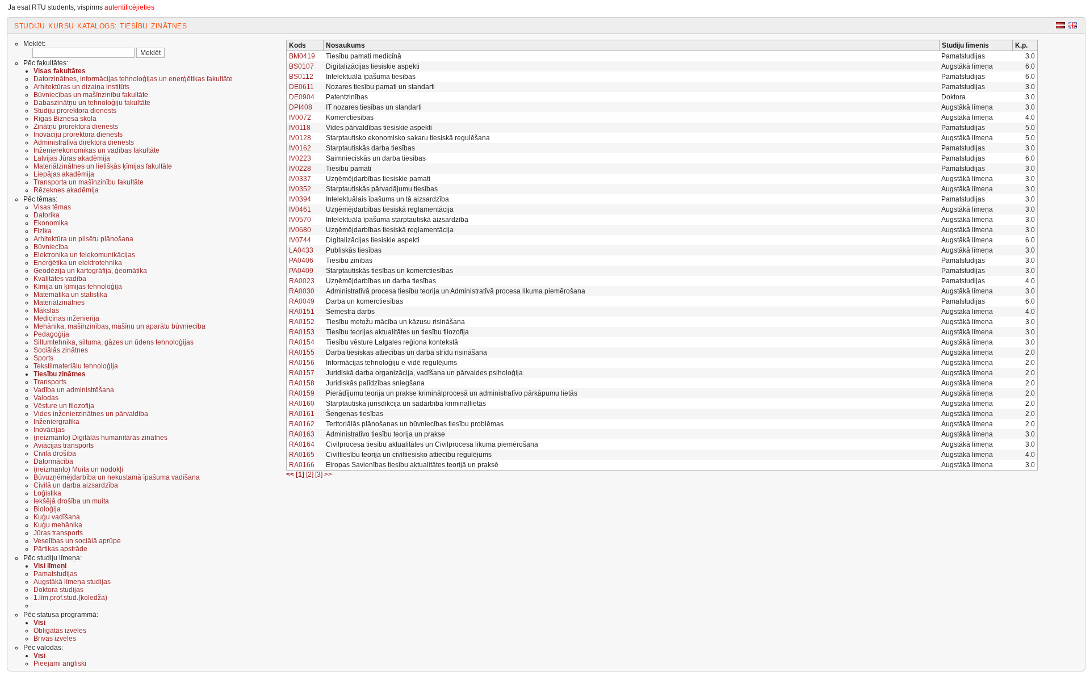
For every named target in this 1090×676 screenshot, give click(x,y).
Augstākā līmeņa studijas (72, 582)
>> (328, 474)
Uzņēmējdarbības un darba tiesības (381, 281)
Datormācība (53, 461)
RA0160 (302, 404)
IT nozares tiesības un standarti (374, 107)
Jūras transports (58, 533)
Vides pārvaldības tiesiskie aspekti (379, 128)
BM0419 (302, 56)
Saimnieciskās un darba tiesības (376, 158)
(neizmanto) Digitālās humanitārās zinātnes (100, 438)
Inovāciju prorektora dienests (78, 134)
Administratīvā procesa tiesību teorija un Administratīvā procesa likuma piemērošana (455, 291)
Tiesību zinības (349, 260)
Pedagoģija (51, 334)
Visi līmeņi (49, 566)
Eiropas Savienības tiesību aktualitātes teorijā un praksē (412, 465)
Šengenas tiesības (354, 414)
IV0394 (300, 199)
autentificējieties (129, 7)
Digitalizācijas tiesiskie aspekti (373, 66)
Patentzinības (347, 97)
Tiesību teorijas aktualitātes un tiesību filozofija (397, 332)
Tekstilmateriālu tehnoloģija (75, 366)
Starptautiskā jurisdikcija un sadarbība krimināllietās (406, 404)
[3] (319, 474)
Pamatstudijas (55, 574)
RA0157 (302, 373)
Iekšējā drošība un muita (71, 501)
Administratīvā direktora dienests (83, 142)
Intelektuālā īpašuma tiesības (371, 77)
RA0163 (302, 434)
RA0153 (302, 332)
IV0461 (300, 209)
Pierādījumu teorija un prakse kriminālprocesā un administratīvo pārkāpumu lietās (451, 393)
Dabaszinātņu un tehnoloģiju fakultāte (91, 103)
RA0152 (302, 322)
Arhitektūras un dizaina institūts (81, 87)
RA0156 (302, 363)
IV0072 (300, 117)
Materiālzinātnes (59, 302)
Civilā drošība (54, 453)
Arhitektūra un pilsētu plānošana (83, 239)
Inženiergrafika (56, 422)
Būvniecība (50, 247)
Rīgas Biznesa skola (65, 119)
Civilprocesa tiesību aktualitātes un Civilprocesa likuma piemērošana (432, 444)
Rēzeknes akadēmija (66, 190)
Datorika (46, 215)
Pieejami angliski (59, 663)
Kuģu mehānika (57, 525)
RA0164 (302, 444)
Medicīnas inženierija (66, 318)
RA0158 (302, 383)
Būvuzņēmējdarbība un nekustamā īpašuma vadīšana (116, 477)
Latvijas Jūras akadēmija (71, 158)
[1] (301, 474)
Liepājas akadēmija (63, 174)
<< (290, 474)
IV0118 (300, 128)
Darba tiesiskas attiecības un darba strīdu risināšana (406, 352)
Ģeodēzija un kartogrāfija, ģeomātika (90, 271)
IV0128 (300, 138)
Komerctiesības (350, 117)
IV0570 (300, 220)
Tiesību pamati (348, 169)
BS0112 (301, 77)
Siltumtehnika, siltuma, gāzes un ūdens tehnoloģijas (113, 342)
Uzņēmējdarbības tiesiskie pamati (378, 179)
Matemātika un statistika (70, 295)
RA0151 (302, 312)
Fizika (42, 231)
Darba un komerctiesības (364, 301)
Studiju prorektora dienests (74, 111)
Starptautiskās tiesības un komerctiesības (389, 271)
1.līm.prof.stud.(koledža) (70, 598)
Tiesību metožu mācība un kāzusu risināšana (395, 322)
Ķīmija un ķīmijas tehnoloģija (77, 287)
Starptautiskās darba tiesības (370, 148)
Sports (43, 358)
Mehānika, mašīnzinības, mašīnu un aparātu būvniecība (119, 326)
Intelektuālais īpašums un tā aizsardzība (387, 199)
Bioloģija (47, 509)
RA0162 (302, 424)
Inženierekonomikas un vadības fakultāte (96, 150)
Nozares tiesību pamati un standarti (380, 87)
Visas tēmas (52, 207)
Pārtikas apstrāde (60, 549)
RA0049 (302, 301)
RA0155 (302, 352)
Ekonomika (50, 223)
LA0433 (301, 250)
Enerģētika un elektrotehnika (77, 263)
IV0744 (300, 240)
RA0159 (302, 393)
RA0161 (302, 414)
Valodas (45, 398)
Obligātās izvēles (59, 631)
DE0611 (301, 87)
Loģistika (47, 493)
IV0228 (300, 169)
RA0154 (302, 342)
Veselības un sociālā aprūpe (77, 541)
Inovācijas (49, 430)
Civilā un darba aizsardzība (75, 485)
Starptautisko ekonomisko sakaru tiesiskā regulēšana (408, 138)
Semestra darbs (350, 312)
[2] (310, 474)
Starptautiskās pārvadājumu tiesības (382, 189)
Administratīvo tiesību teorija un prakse (385, 434)
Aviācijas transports (63, 446)
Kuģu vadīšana (56, 517)
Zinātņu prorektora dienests (75, 127)
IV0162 (300, 148)
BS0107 (301, 66)
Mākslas (46, 310)
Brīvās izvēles (54, 639)
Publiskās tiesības (354, 250)
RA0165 (302, 455)
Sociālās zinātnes (60, 350)
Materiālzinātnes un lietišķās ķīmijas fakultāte (102, 166)
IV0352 (300, 189)
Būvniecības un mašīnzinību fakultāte (90, 95)
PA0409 (301, 271)
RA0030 (302, 291)
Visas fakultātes (59, 71)
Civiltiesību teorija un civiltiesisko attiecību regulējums (409, 455)
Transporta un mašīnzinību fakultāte (88, 182)
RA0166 (302, 465)
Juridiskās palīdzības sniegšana (375, 383)
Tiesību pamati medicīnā (363, 56)
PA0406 (301, 260)
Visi (39, 623)
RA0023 (302, 281)
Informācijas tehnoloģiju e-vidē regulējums (391, 363)
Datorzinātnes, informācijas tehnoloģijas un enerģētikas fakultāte (133, 79)
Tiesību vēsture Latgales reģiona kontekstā (392, 342)
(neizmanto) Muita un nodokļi (78, 469)
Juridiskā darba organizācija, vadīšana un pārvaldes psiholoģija (424, 373)
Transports (49, 382)
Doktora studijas (58, 590)
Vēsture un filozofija (63, 406)
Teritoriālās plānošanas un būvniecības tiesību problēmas (415, 424)
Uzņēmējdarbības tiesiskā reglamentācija (390, 209)
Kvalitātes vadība (59, 279)
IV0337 (300, 179)
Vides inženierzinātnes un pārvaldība (90, 414)
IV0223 (300, 158)
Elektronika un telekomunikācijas (84, 255)
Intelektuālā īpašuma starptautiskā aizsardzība (397, 220)
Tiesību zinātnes (59, 374)
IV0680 (300, 230)
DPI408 (300, 107)
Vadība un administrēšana (73, 390)
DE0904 (302, 97)
